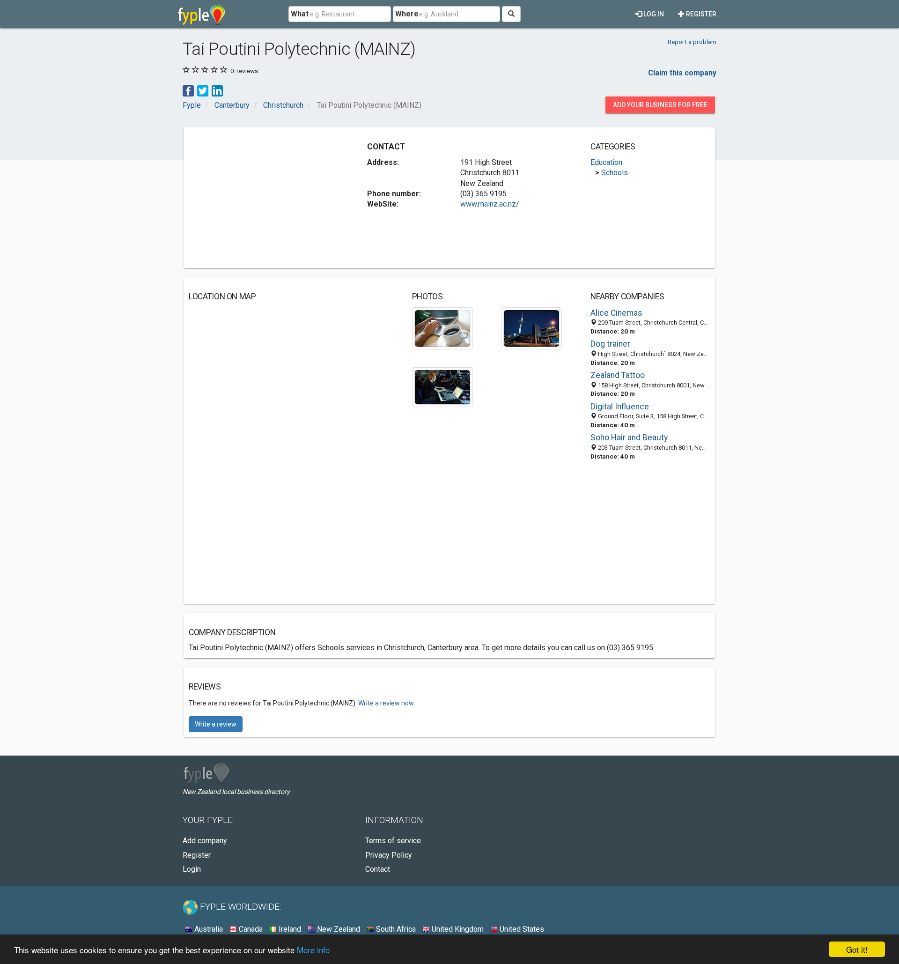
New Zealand (337, 929)
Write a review (215, 724)
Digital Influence (619, 406)
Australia (207, 929)
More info (313, 950)
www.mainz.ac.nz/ (489, 204)
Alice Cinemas (616, 313)
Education (606, 162)
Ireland (289, 929)
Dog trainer (610, 344)
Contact (377, 869)
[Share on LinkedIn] (217, 90)
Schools (614, 172)
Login (192, 869)
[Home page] (202, 14)
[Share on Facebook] (188, 90)
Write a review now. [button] (386, 703)
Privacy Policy (388, 855)
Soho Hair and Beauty (629, 437)
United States (521, 929)
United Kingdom (457, 929)
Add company (205, 840)
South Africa (395, 929)
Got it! (857, 949)
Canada (250, 929)
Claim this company (682, 72)
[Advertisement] (267, 197)
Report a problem (692, 41)
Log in (653, 14)
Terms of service (393, 840)
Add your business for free (660, 105)
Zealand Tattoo (617, 375)
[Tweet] (202, 90)
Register (700, 14)
